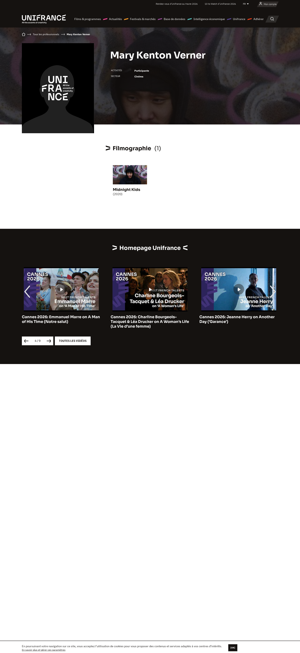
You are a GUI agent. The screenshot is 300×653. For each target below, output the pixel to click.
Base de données (174, 19)
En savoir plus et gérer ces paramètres (43, 649)
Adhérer (258, 19)
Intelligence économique (209, 19)
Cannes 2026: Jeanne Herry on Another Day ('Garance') (158, 319)
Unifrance (239, 19)
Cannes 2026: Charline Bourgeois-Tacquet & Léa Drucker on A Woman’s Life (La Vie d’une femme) (71, 322)
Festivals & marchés (143, 19)
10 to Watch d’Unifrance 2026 (220, 3)
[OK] (232, 647)
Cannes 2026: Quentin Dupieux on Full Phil (246, 319)
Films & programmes (87, 19)
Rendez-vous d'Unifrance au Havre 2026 (177, 3)
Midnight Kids (126, 189)
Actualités (115, 19)
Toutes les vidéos (73, 341)
